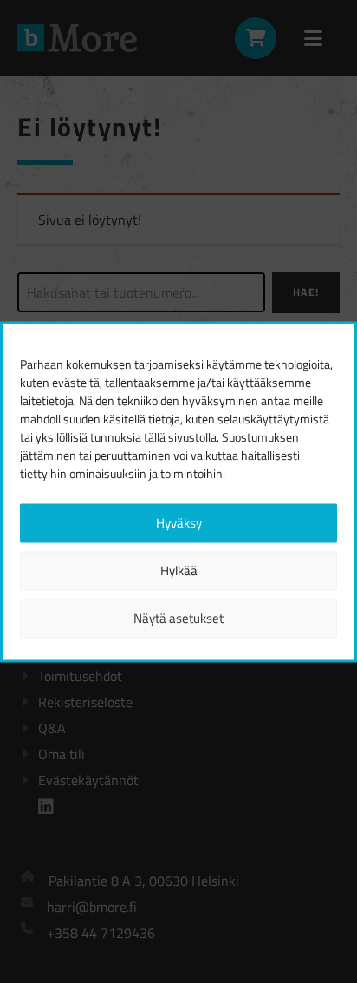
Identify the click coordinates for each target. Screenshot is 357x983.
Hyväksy (179, 523)
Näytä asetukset (178, 618)
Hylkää (179, 570)
